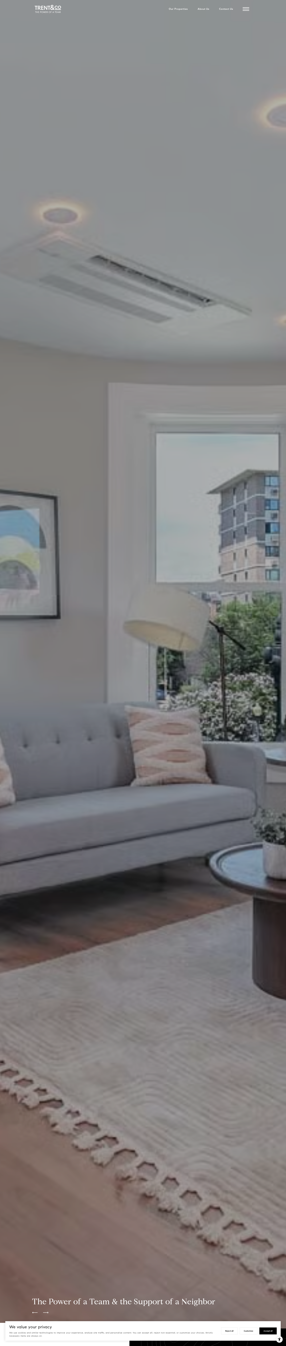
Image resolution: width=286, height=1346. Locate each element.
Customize (248, 1331)
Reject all (229, 1331)
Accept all (268, 1331)
